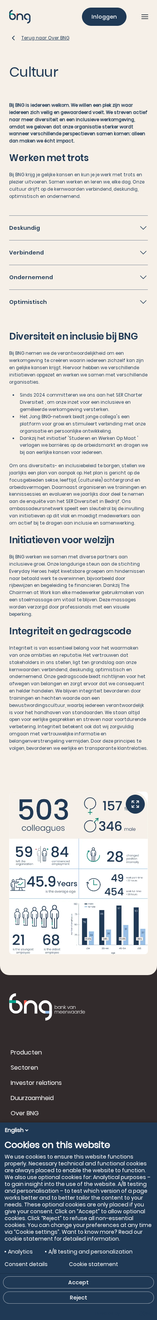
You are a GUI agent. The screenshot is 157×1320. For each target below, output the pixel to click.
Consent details (26, 1264)
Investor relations (36, 1082)
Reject (78, 1297)
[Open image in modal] (135, 804)
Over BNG (25, 1113)
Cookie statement (93, 1264)
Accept (78, 1282)
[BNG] (19, 17)
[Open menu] (144, 16)
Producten (26, 1052)
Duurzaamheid (32, 1098)
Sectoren (24, 1067)
